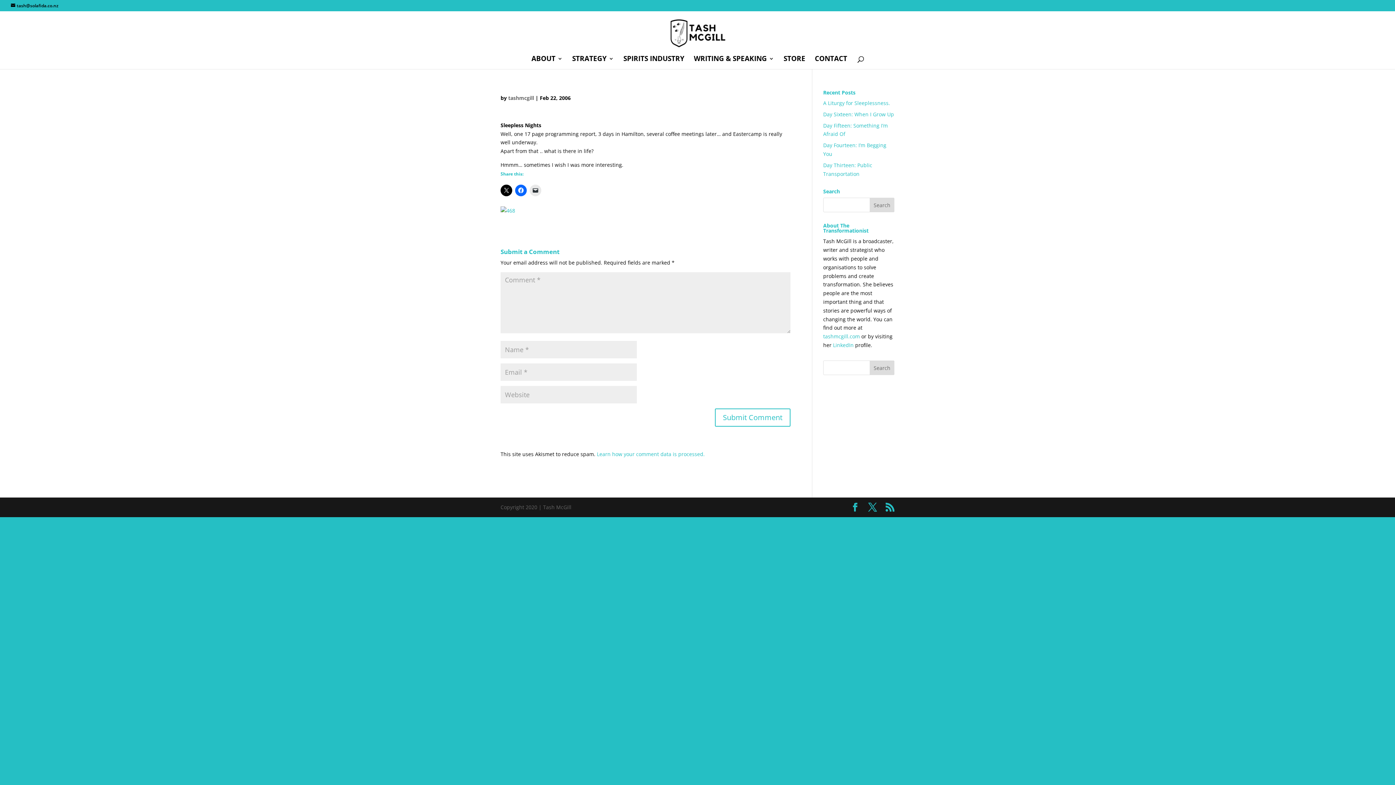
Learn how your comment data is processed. (651, 454)
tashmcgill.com (841, 336)
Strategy (589, 59)
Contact (831, 59)
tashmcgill (521, 97)
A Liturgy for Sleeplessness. (856, 103)
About (543, 59)
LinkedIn (843, 345)
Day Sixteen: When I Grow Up (858, 114)
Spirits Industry (653, 59)
